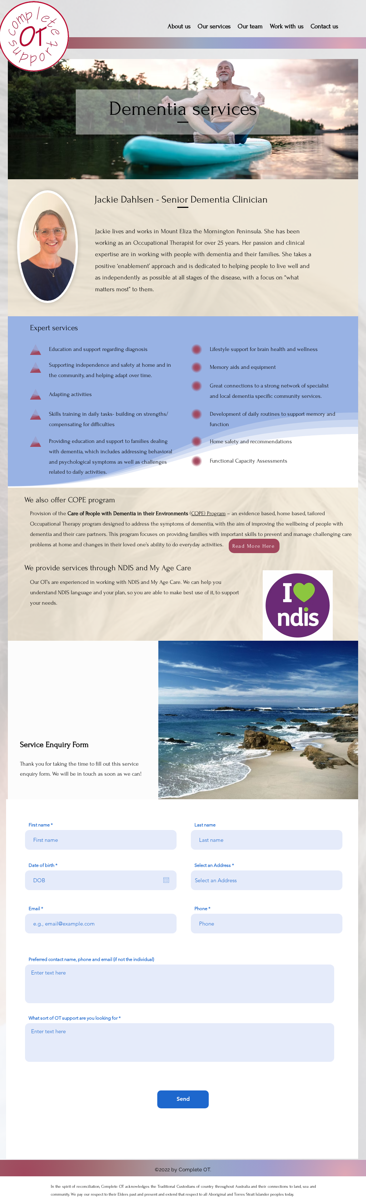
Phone (200, 908)
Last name (205, 824)
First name (39, 824)
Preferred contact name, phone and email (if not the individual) (91, 959)
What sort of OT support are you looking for (73, 1018)
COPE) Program (208, 513)
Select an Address (212, 865)
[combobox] (266, 880)
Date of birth (44, 865)
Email (34, 908)
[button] (254, 546)
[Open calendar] (166, 880)
